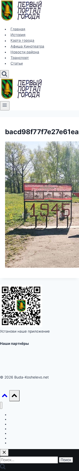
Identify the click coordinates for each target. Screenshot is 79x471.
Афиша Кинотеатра (27, 46)
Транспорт (20, 58)
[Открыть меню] (4, 105)
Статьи (17, 63)
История (18, 35)
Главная (18, 29)
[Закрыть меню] (1, 405)
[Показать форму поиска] (4, 74)
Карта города (22, 41)
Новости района (25, 52)
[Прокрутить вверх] (4, 396)
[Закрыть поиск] (4, 452)
